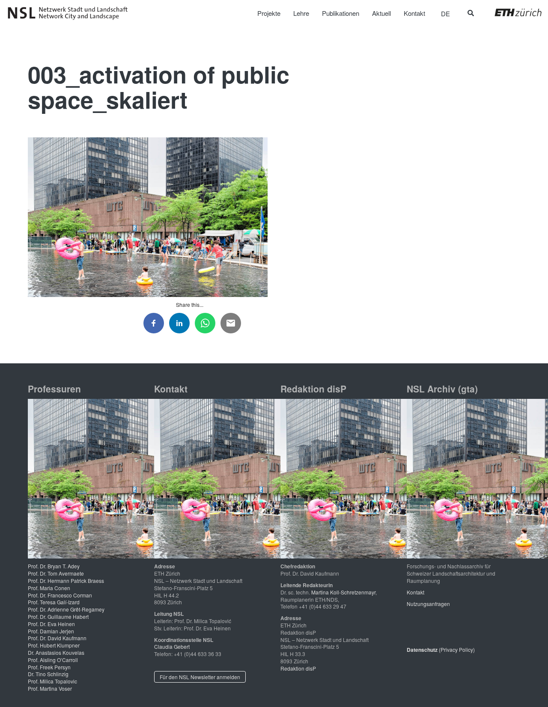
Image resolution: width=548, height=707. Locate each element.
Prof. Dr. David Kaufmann (57, 638)
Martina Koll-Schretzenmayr (343, 592)
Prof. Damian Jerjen (51, 631)
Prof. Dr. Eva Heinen (51, 623)
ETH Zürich (511, 12)
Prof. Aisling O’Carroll (53, 659)
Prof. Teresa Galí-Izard (54, 602)
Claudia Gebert (172, 646)
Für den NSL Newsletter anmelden (200, 676)
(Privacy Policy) (441, 649)
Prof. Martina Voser (50, 688)
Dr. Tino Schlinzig (48, 673)
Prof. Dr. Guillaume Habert (58, 616)
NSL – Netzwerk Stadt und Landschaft (70, 13)
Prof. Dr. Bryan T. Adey (54, 566)
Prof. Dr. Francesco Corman (60, 595)
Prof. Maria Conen (49, 587)
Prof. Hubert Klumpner (54, 645)
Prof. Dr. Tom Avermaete (56, 573)
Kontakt (415, 592)
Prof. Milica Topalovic (52, 681)
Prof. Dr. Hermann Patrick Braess (66, 580)
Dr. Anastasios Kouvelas (56, 652)
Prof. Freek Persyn (49, 667)
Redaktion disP (298, 668)
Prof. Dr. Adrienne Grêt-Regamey (66, 609)
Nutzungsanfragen (428, 603)
